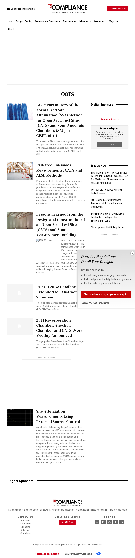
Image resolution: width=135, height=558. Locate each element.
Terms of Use (96, 544)
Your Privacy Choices (78, 553)
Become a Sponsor (110, 119)
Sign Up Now (110, 144)
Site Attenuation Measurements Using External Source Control (58, 416)
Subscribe (25, 526)
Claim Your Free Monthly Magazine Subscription (106, 294)
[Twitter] (109, 522)
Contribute (25, 533)
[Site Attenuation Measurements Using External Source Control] (20, 417)
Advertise (25, 530)
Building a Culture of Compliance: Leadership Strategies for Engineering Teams (107, 217)
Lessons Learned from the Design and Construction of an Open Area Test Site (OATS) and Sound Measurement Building (60, 224)
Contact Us (25, 523)
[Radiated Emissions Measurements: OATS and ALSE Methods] (20, 171)
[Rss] (121, 522)
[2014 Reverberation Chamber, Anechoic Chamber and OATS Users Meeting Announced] (20, 326)
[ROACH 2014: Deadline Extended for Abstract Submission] (20, 293)
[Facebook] (115, 522)
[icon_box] (21, 9)
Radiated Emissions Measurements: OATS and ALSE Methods (59, 170)
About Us (25, 520)
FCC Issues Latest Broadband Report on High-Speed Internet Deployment (107, 203)
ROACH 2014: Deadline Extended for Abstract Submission (56, 292)
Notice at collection (46, 553)
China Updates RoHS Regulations (108, 227)
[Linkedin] (103, 522)
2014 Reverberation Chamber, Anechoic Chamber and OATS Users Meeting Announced (59, 327)
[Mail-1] (97, 522)
